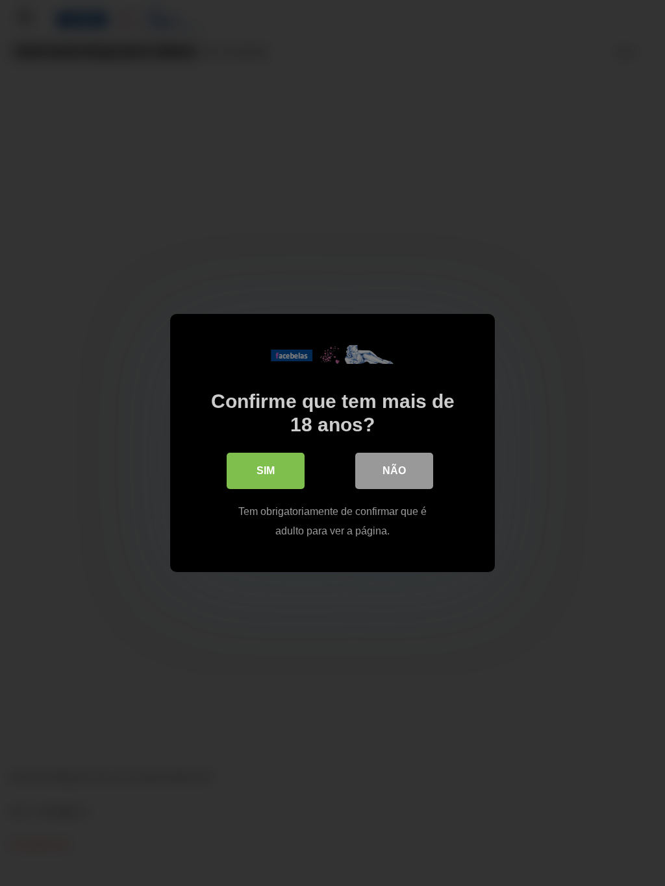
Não (394, 470)
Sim (266, 470)
